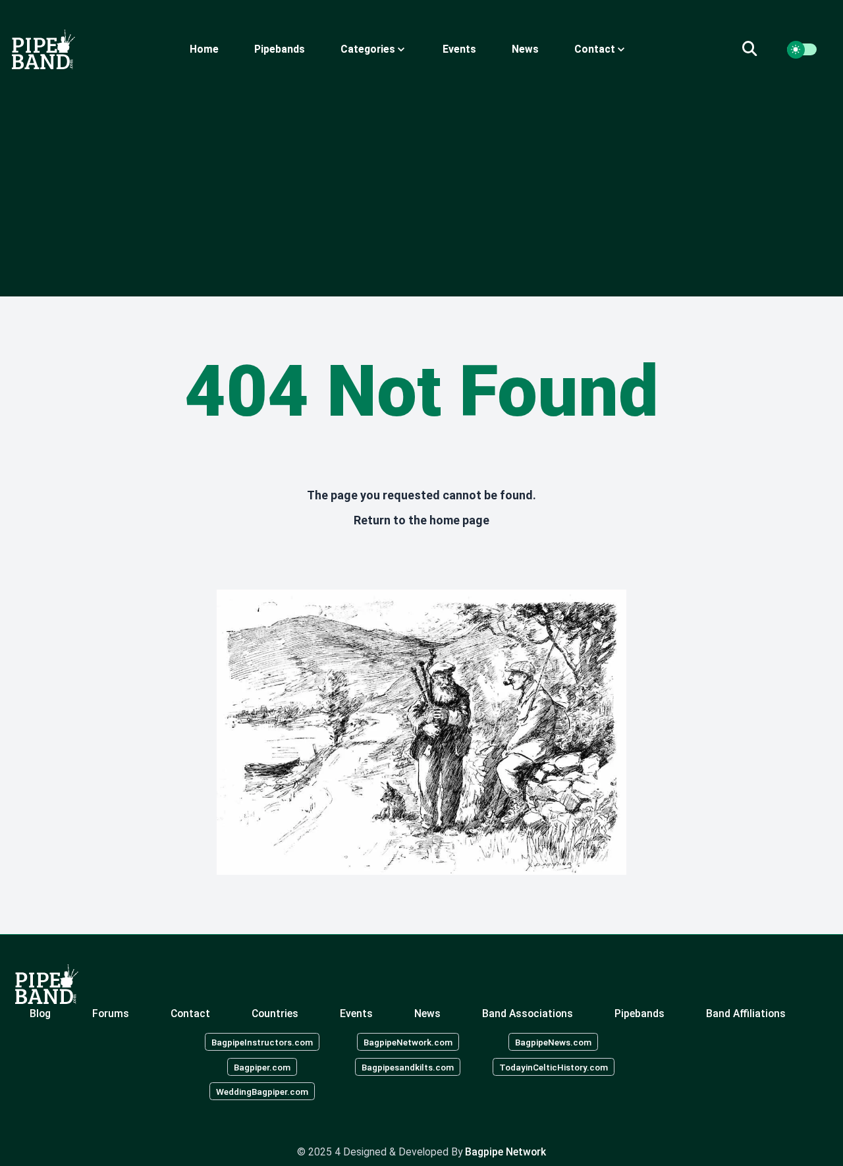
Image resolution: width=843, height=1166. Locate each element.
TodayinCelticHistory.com (553, 1066)
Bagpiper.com (262, 1066)
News (525, 49)
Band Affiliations (746, 1013)
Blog (40, 1013)
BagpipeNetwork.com (408, 1041)
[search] (757, 49)
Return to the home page (421, 520)
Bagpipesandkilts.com (408, 1066)
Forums (110, 1013)
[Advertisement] (421, 183)
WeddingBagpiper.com (262, 1091)
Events (459, 49)
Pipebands (279, 49)
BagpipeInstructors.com (262, 1041)
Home (204, 49)
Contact (190, 1013)
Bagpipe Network (505, 1152)
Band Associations (527, 1013)
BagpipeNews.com (553, 1041)
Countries (275, 1013)
